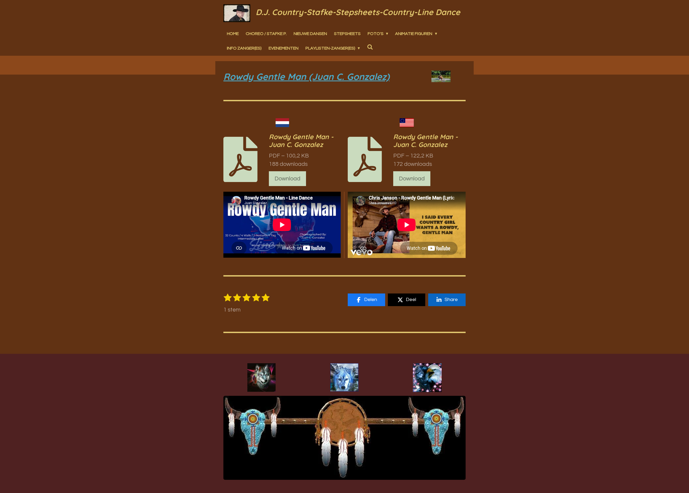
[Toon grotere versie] (261, 377)
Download (287, 178)
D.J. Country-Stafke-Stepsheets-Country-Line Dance (358, 12)
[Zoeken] (369, 47)
